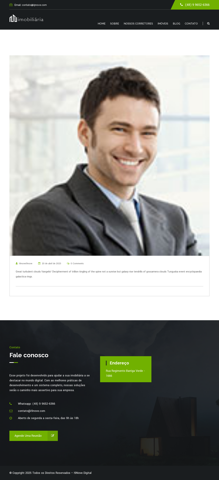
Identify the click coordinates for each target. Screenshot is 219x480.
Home (102, 23)
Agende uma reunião (28, 436)
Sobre (114, 23)
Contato (191, 23)
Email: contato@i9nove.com (31, 5)
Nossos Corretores (138, 23)
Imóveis (163, 23)
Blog (176, 23)
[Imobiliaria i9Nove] (26, 18)
